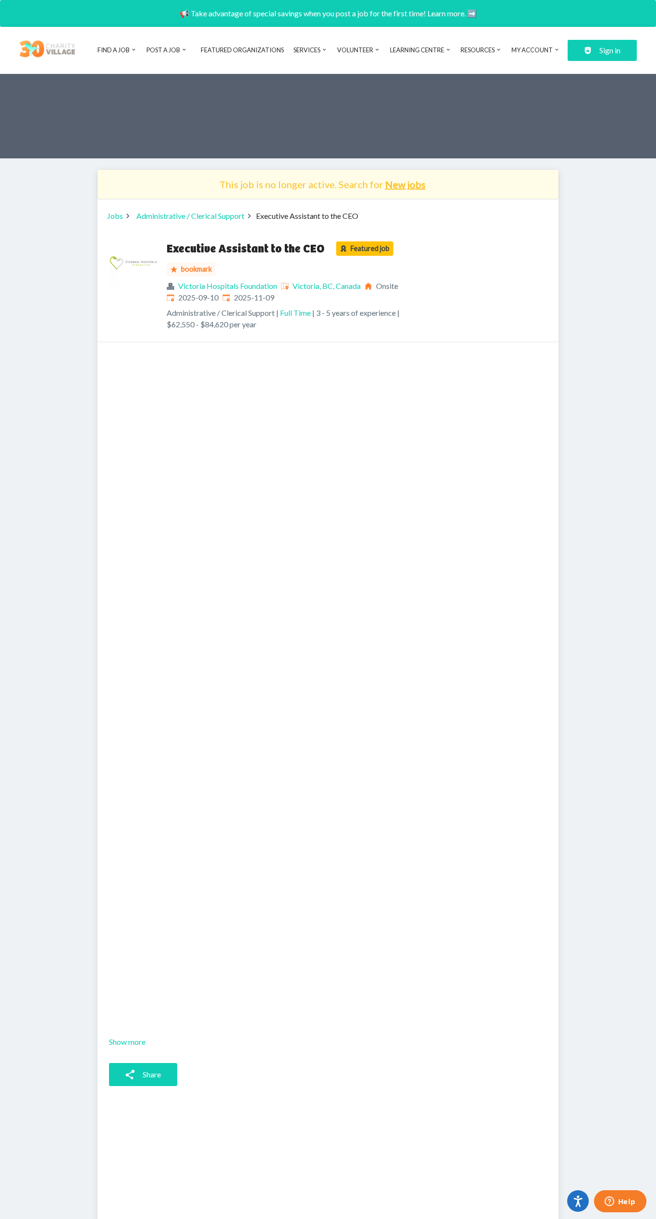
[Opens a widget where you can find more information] (620, 1202)
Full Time (295, 312)
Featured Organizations (242, 50)
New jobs (405, 184)
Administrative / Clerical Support (190, 215)
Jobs (115, 215)
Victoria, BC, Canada (326, 285)
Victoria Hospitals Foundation (227, 285)
